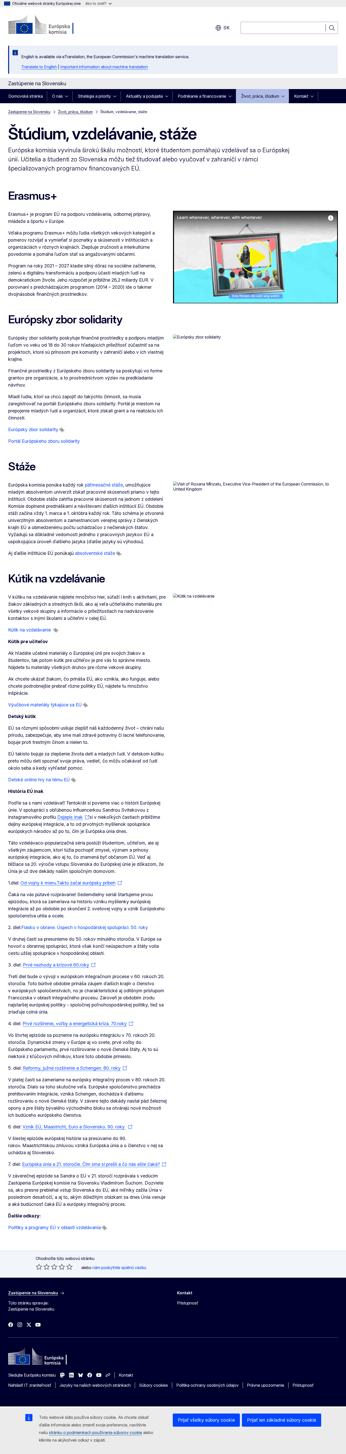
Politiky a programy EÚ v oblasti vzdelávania (54, 1227)
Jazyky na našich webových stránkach (95, 1385)
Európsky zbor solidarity (33, 429)
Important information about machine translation (104, 66)
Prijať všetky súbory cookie (206, 1420)
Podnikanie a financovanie (202, 96)
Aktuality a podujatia (144, 96)
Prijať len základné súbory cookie (281, 1420)
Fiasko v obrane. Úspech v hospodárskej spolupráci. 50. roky (84, 927)
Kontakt (301, 96)
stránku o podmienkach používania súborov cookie (95, 1432)
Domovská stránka (25, 96)
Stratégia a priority (94, 96)
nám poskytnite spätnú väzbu (119, 1267)
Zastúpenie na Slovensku (29, 112)
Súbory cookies (153, 1385)
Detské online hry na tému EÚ (39, 779)
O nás (57, 96)
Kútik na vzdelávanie (30, 630)
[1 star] (39, 1266)
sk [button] (226, 27)
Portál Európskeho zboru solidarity (44, 441)
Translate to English (39, 66)
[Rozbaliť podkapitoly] (68, 96)
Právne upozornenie (265, 1385)
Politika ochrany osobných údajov (207, 1385)
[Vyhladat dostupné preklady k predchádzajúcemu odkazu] (61, 429)
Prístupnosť (187, 1302)
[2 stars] (42, 1266)
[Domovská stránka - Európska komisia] (49, 25)
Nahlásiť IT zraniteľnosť (29, 1385)
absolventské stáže (95, 553)
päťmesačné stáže (104, 485)
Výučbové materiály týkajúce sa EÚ (45, 704)
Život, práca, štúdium (260, 96)
